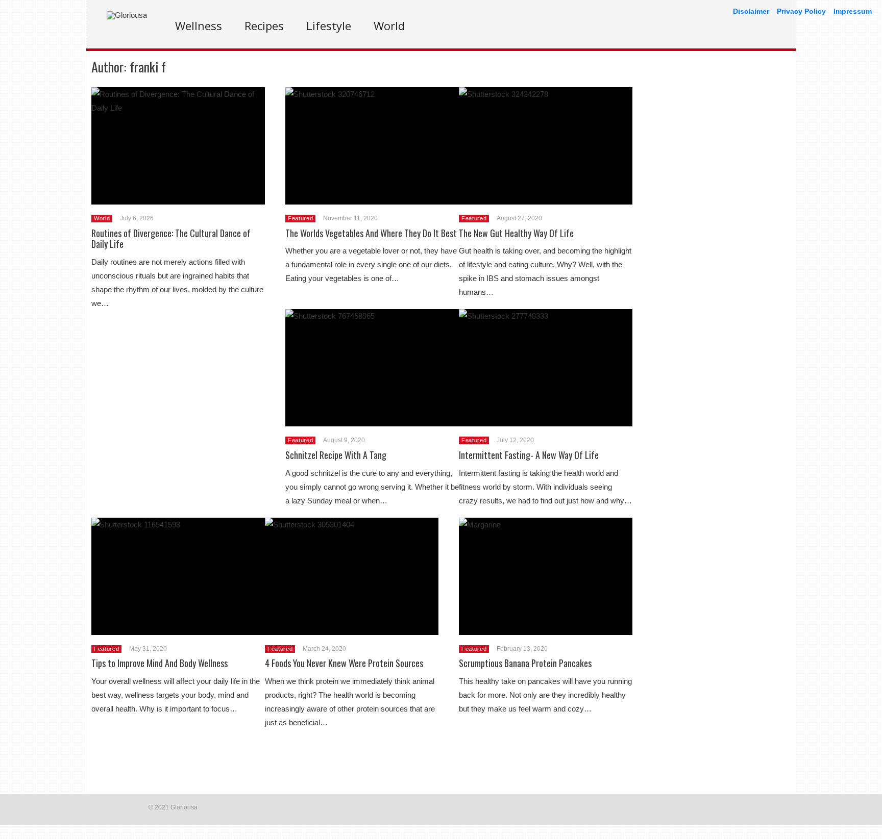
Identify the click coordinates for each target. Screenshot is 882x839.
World (389, 25)
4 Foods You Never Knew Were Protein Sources (344, 663)
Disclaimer (751, 11)
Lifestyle (328, 25)
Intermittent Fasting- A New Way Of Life (529, 455)
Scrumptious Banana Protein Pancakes (525, 663)
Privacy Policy (801, 11)
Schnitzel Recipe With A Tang (335, 455)
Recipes (264, 25)
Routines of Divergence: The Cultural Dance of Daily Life (171, 238)
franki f (148, 67)
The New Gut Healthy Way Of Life (516, 233)
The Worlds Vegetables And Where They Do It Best (371, 233)
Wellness (198, 25)
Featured (300, 218)
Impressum (853, 11)
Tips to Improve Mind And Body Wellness (159, 663)
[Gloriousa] (127, 15)
